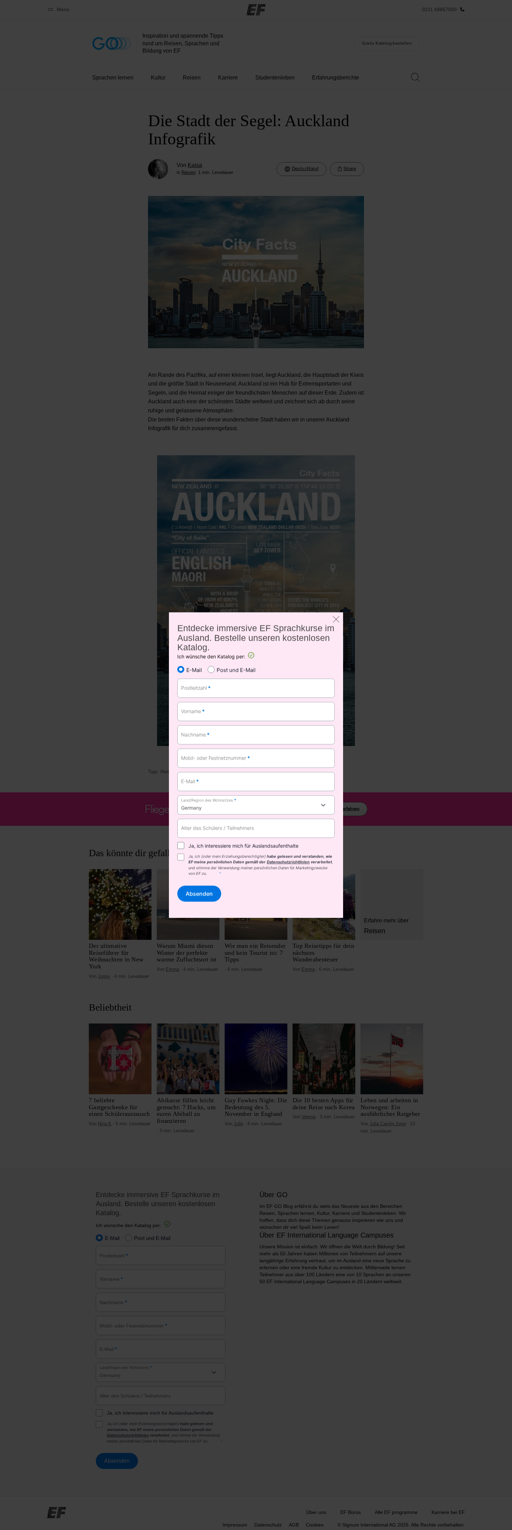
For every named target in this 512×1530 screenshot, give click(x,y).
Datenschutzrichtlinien (288, 862)
